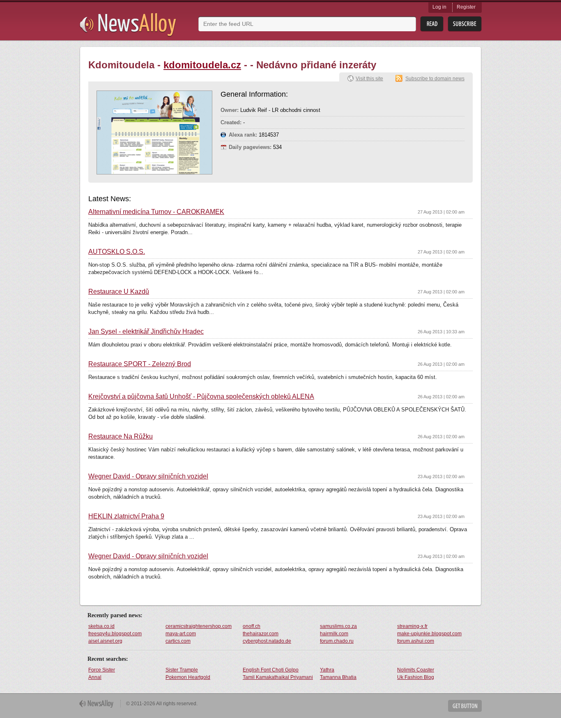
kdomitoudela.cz (202, 64)
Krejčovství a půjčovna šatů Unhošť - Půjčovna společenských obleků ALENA (201, 396)
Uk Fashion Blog (415, 677)
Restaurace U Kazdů (118, 291)
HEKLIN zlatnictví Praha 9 (126, 516)
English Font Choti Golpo (271, 670)
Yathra (327, 670)
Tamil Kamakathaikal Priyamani (278, 677)
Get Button (465, 706)
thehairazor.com (260, 634)
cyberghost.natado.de (267, 641)
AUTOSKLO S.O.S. (116, 252)
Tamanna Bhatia (338, 677)
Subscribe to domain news (434, 78)
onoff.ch (251, 626)
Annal (94, 677)
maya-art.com (181, 634)
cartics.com (178, 641)
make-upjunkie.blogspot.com (429, 634)
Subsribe (465, 24)
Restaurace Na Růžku (120, 436)
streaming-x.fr (412, 626)
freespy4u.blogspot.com (115, 634)
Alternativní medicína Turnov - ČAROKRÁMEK (156, 212)
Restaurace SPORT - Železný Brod (139, 364)
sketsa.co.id (101, 626)
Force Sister (101, 670)
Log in (439, 7)
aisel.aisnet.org (105, 641)
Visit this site (369, 78)
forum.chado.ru (337, 641)
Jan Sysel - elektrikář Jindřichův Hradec (146, 331)
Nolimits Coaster (415, 670)
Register (466, 7)
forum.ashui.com (415, 641)
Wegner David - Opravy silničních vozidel (148, 476)
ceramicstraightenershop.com (199, 626)
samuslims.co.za (338, 626)
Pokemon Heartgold (188, 677)
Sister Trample (182, 670)
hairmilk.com (334, 634)
